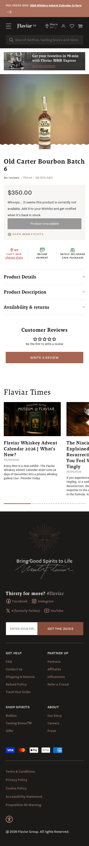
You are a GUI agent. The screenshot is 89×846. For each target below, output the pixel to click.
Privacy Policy (16, 780)
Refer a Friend (58, 684)
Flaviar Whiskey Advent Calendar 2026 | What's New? (30, 448)
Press (51, 731)
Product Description (25, 292)
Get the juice (60, 629)
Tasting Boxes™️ (19, 723)
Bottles (11, 715)
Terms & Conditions (20, 771)
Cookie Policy (16, 788)
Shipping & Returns (20, 677)
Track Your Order (18, 692)
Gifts (9, 731)
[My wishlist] (72, 26)
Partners (54, 661)
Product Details (20, 277)
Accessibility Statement (24, 796)
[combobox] (44, 40)
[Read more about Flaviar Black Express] (44, 61)
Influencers (56, 677)
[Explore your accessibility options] (9, 819)
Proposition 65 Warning (23, 805)
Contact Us (14, 669)
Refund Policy (16, 684)
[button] (8, 26)
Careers (53, 723)
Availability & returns (26, 307)
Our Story (54, 715)
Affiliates (54, 669)
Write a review (44, 357)
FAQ (9, 661)
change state (14, 257)
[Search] (11, 40)
